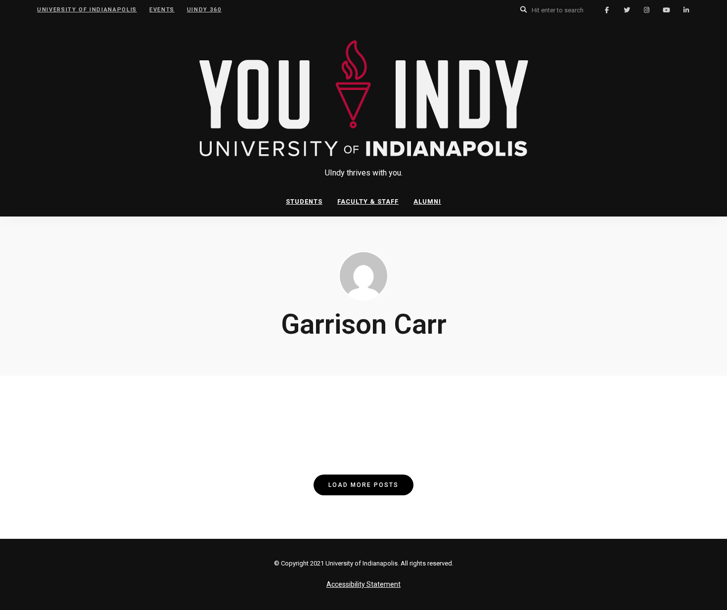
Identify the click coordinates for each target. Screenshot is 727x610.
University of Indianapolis (87, 9)
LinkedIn (686, 10)
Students (304, 201)
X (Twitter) (626, 10)
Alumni (427, 201)
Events (162, 9)
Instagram (646, 10)
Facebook (607, 10)
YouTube (666, 10)
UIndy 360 (204, 9)
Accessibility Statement (363, 584)
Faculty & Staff (368, 201)
